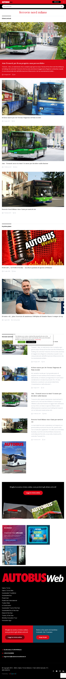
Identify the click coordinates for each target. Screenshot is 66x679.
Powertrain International (9, 600)
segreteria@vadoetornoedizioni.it (15, 656)
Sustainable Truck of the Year (11, 608)
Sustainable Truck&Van (9, 593)
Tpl (14, 74)
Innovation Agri (6, 620)
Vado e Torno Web (7, 590)
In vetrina (15, 320)
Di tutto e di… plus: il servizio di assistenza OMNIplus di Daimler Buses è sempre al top (32, 316)
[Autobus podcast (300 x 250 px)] (14, 555)
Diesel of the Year (7, 613)
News (16, 167)
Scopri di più (43, 637)
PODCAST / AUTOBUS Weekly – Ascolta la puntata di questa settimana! (27, 268)
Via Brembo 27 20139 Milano (12, 650)
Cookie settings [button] (31, 342)
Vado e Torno (6, 588)
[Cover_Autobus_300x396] (33, 457)
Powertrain (5, 598)
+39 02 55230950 (8, 653)
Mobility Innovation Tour (9, 618)
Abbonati (56, 2)
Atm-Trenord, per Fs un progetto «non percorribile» (23, 63)
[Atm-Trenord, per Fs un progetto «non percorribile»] (33, 41)
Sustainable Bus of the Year (10, 610)
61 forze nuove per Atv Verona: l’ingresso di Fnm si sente (21, 118)
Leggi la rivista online (33, 493)
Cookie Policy (37, 339)
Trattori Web (6, 603)
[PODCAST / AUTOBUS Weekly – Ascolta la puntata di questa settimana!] (33, 247)
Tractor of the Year (8, 615)
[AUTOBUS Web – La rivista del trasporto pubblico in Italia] (7, 2)
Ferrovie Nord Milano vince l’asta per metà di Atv (19, 209)
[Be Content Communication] (13, 674)
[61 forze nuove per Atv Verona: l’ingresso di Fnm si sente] (33, 97)
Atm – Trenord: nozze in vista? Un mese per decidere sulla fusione (25, 163)
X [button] (50, 336)
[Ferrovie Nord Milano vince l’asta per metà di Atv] (33, 189)
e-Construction (6, 605)
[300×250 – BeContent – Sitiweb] (14, 535)
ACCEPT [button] (21, 342)
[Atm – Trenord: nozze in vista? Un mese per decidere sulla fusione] (33, 143)
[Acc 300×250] (38, 535)
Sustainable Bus (7, 595)
